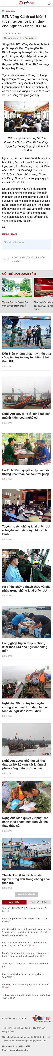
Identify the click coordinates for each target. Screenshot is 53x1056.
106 (6, 987)
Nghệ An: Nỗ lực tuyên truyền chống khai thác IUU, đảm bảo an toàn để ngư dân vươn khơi (25, 707)
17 (32, 945)
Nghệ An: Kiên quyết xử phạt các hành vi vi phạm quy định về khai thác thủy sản (25, 821)
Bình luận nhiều (39, 902)
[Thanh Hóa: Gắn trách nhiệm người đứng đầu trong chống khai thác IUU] (26, 854)
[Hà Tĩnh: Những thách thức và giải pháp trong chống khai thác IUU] (26, 565)
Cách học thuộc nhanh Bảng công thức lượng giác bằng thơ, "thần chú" (24, 944)
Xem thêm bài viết (26, 895)
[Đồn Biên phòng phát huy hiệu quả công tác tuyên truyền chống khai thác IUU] (26, 332)
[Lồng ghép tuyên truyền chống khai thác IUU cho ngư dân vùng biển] (26, 622)
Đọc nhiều (14, 902)
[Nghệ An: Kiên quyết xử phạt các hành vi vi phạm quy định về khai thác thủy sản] (26, 797)
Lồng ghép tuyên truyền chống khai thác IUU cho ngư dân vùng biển (24, 646)
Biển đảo (10, 11)
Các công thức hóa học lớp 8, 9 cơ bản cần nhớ (25, 984)
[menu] (4, 3)
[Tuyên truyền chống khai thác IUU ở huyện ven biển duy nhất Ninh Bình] (26, 505)
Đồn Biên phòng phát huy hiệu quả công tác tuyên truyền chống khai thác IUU (26, 357)
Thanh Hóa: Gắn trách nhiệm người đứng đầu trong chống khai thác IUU (26, 879)
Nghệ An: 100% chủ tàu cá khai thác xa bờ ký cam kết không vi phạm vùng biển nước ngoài (24, 764)
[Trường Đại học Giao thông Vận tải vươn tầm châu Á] (17, 287)
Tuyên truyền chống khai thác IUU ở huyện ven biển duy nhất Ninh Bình (26, 530)
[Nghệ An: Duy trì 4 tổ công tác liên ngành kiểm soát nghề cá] (26, 392)
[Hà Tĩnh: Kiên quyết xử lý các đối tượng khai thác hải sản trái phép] (26, 449)
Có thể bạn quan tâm (19, 273)
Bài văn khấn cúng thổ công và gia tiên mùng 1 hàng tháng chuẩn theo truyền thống (25, 954)
